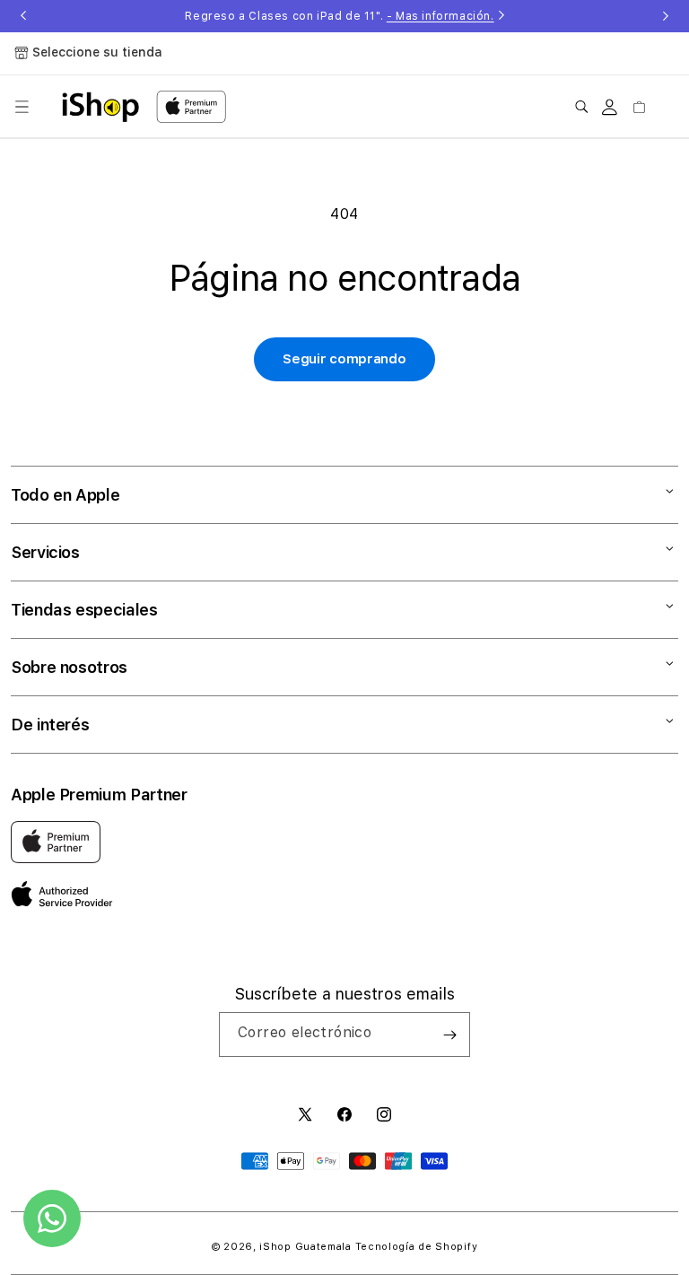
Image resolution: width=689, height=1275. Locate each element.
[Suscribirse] (449, 1034)
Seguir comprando (344, 359)
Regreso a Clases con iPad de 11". (339, 16)
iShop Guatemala (305, 1247)
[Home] (100, 107)
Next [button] (666, 16)
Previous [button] (23, 16)
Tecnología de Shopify (416, 1247)
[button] (21, 106)
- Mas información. (440, 16)
